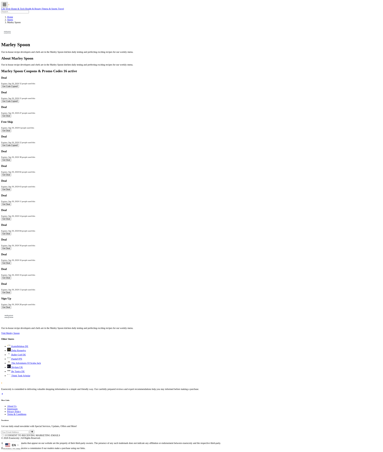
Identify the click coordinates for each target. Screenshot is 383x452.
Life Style (6, 8)
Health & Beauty (33, 8)
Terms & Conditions (16, 414)
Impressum (12, 409)
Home (10, 17)
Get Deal (6, 116)
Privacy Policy (14, 411)
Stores (10, 19)
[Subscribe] (31, 432)
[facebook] (2, 394)
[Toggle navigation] (4, 4)
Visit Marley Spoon (10, 333)
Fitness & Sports (50, 8)
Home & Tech (18, 8)
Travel (61, 8)
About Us (11, 406)
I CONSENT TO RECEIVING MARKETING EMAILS (32, 435)
